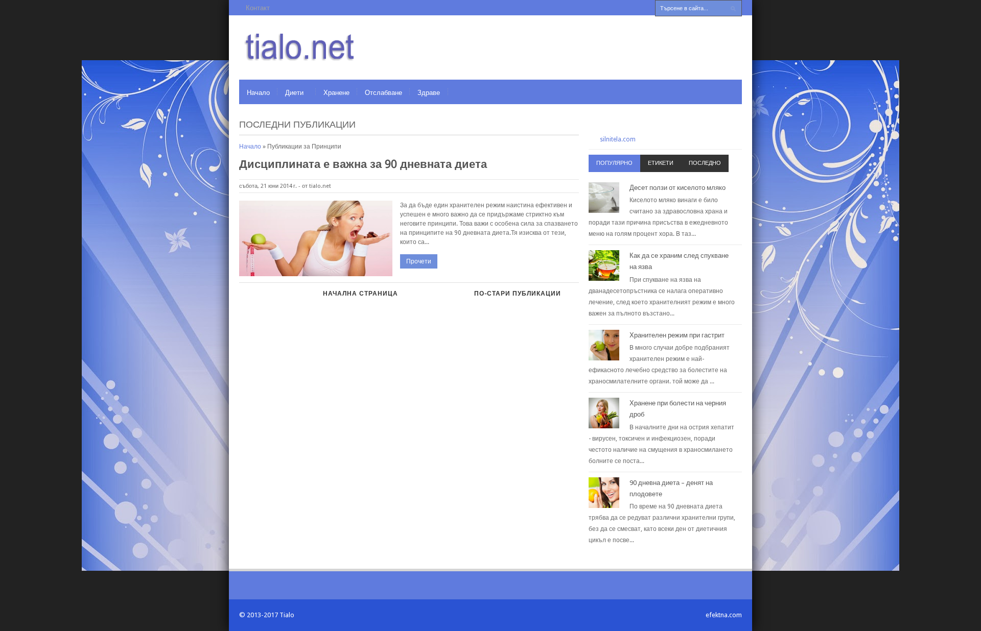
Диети (294, 92)
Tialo (286, 615)
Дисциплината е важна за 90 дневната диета (363, 164)
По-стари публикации (517, 293)
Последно (705, 163)
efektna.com (724, 615)
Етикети (660, 163)
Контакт (258, 8)
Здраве (428, 92)
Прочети (418, 261)
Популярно (614, 163)
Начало (258, 92)
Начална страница (360, 293)
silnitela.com (618, 139)
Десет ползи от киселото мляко (677, 187)
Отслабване (383, 92)
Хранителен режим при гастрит (677, 335)
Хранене (336, 92)
